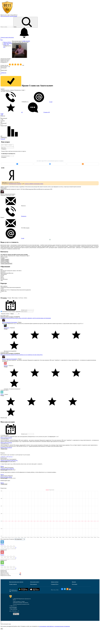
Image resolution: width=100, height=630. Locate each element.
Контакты (74, 581)
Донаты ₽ (3, 139)
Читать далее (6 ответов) (6, 447)
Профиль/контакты (5, 60)
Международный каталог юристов (16, 581)
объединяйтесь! (13, 15)
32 (20, 573)
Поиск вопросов (33, 584)
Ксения (6, 365)
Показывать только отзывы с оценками (11, 311)
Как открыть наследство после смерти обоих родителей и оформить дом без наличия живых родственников (26, 318)
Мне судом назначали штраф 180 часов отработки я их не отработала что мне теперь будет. (22, 354)
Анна (2, 394)
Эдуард (2, 565)
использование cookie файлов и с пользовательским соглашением (54, 626)
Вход (2, 39)
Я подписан (4, 62)
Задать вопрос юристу (34, 581)
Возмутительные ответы (6, 477)
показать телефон (5, 259)
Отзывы (9, 297)
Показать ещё (4, 417)
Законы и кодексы (54, 581)
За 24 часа (20, 297)
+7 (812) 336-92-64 (13, 609)
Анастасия (6, 327)
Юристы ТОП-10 (7, 42)
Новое (6, 44)
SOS (4, 47)
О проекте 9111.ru (54, 584)
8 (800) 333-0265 (26, 41)
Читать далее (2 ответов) (6, 437)
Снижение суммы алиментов (7, 468)
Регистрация (74, 584)
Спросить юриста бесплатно (7, 37)
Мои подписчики (5, 539)
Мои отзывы (15, 297)
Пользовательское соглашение (15, 183)
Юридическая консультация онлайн (9, 16)
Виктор (2, 544)
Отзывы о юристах (13, 584)
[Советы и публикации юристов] (7, 13)
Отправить (3, 149)
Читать (2, 466)
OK (1, 628)
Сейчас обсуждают (7, 43)
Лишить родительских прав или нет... (9, 460)
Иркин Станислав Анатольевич (9, 322)
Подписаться (3, 137)
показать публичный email (6, 263)
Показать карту (4, 257)
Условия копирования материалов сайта (21, 604)
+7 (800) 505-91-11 (13, 605)
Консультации (5, 66)
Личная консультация (5, 58)
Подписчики (4, 61)
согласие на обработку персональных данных (34, 183)
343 (20, 574)
